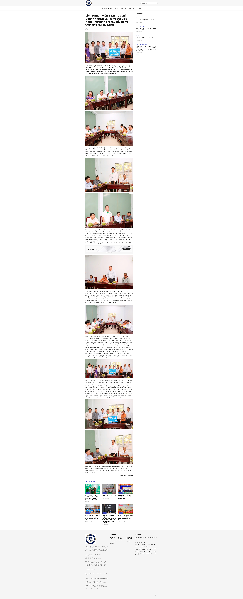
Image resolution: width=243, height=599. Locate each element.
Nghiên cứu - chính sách (142, 26)
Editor (91, 29)
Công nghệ (124, 8)
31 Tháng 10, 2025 (89, 521)
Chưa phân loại (112, 538)
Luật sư (120, 541)
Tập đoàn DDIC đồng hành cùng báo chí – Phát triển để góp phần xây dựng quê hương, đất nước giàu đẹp (145, 553)
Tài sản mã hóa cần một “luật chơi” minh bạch (145, 544)
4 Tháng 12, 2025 (89, 501)
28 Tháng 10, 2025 (122, 521)
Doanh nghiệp (120, 538)
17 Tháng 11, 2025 (105, 498)
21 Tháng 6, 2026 (139, 52)
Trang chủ (104, 8)
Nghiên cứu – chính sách (135, 8)
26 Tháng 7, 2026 (139, 22)
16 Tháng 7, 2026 (139, 40)
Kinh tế (110, 8)
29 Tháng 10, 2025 (105, 524)
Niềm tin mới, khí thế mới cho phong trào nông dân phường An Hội (125, 497)
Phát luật (116, 8)
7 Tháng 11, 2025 (122, 500)
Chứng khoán (113, 540)
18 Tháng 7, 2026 (139, 31)
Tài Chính (128, 541)
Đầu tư (137, 35)
